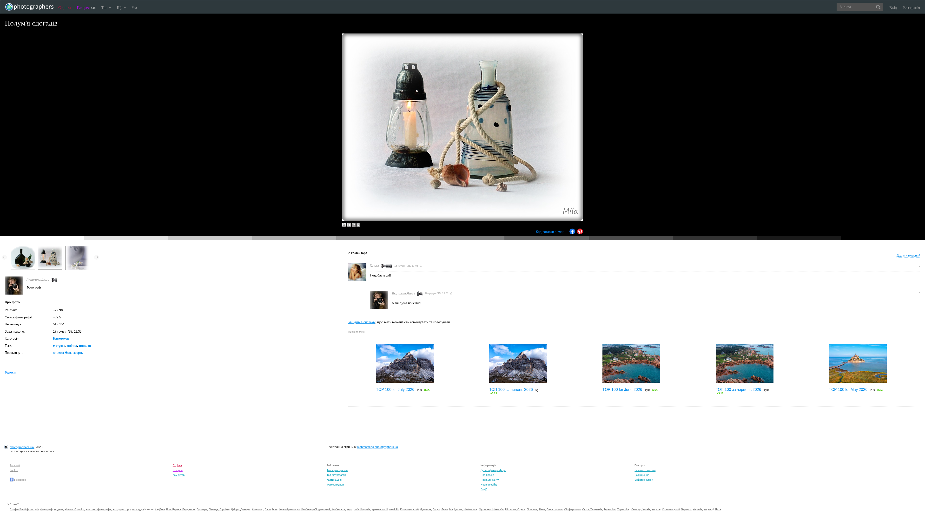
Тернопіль (610, 509)
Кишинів (365, 509)
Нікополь (510, 509)
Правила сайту (490, 479)
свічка (72, 346)
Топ (105, 7)
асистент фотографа (98, 509)
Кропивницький (409, 509)
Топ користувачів (337, 470)
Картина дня (334, 479)
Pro (134, 7)
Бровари (202, 509)
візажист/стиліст (74, 509)
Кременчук (378, 509)
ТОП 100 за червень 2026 (738, 390)
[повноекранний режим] (358, 225)
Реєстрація (911, 7)
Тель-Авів (596, 509)
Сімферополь (572, 509)
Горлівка (224, 509)
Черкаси (686, 509)
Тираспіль (623, 509)
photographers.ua (22, 447)
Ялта (718, 509)
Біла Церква (173, 509)
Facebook (19, 479)
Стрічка (64, 7)
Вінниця (213, 509)
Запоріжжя (271, 509)
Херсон (656, 509)
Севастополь (555, 509)
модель (58, 509)
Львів (444, 509)
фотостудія (137, 509)
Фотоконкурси (335, 484)
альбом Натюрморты (68, 353)
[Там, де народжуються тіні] (77, 248)
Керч (349, 509)
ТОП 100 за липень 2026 (511, 390)
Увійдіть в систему (361, 322)
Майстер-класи (643, 479)
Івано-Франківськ (289, 509)
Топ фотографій (336, 474)
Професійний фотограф (24, 509)
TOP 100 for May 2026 (848, 390)
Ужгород (636, 509)
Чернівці (709, 509)
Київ (356, 509)
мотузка (59, 346)
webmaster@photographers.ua (377, 447)
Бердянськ (188, 509)
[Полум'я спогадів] (50, 248)
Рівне (542, 509)
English (14, 470)
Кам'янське (338, 509)
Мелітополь (470, 509)
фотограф (46, 509)
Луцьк (436, 509)
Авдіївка (160, 509)
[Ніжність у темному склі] (23, 248)
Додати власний (908, 255)
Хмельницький (671, 509)
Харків (646, 509)
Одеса (521, 509)
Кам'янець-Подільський (315, 509)
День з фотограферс (493, 470)
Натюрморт (62, 338)
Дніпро (235, 509)
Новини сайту (489, 484)
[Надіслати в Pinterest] (580, 233)
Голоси (10, 372)
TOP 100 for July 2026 (395, 390)
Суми (585, 509)
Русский (15, 465)
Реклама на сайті (644, 470)
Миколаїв (498, 509)
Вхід (893, 7)
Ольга (374, 265)
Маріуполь (455, 509)
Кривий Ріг (392, 509)
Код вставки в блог (550, 232)
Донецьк (245, 509)
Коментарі (179, 474)
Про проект (487, 474)
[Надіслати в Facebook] (572, 233)
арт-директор (120, 509)
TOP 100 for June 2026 (622, 390)
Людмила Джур (37, 279)
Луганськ (425, 509)
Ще (120, 7)
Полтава (532, 509)
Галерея (86, 7)
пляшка (85, 346)
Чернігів (697, 509)
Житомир (257, 509)
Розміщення (641, 474)
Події (484, 489)
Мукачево (485, 509)
